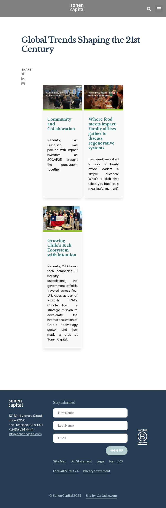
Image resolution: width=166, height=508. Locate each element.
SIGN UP (116, 450)
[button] (159, 8)
